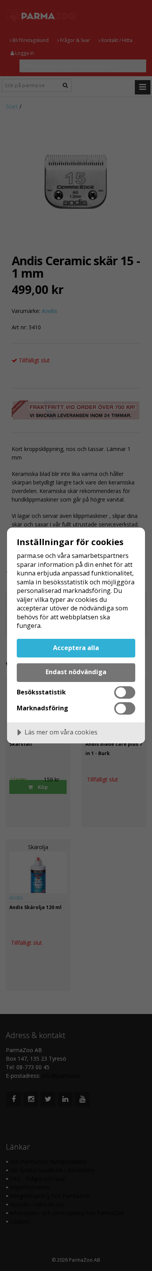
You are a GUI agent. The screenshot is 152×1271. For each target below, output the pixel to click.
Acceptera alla (76, 647)
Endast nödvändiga (76, 672)
